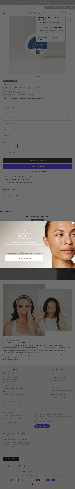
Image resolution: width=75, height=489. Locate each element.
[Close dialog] (73, 222)
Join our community (24, 258)
